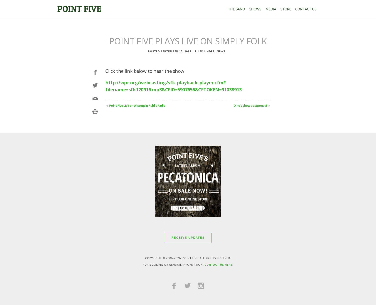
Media (270, 9)
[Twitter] (187, 286)
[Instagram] (201, 286)
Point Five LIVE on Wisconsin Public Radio (137, 106)
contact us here (218, 265)
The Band (236, 9)
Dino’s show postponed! (250, 106)
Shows (255, 9)
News (221, 51)
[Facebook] (174, 286)
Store (285, 9)
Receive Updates (188, 237)
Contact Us (305, 9)
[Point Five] (79, 10)
